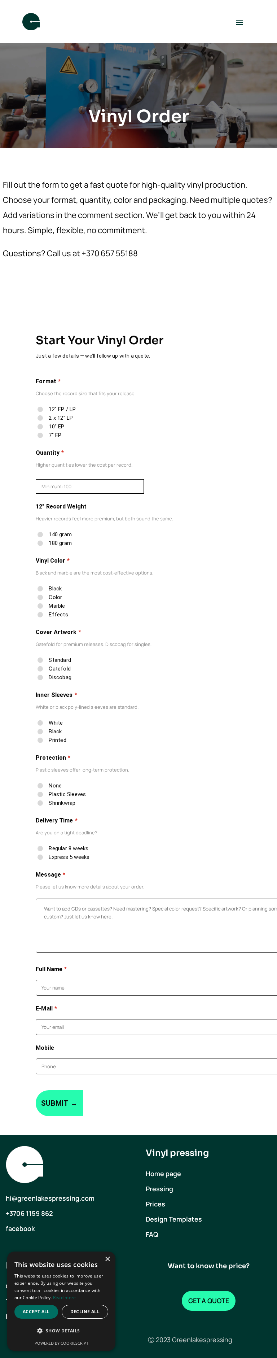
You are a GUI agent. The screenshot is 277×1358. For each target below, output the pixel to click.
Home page (163, 1173)
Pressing (159, 1188)
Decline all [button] (85, 1312)
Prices (155, 1204)
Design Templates (174, 1219)
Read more (64, 1297)
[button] (61, 1331)
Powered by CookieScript (61, 1343)
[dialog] (61, 1301)
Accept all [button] (36, 1312)
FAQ (152, 1234)
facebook (20, 1228)
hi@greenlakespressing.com (50, 1198)
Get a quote (208, 1300)
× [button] (107, 1259)
